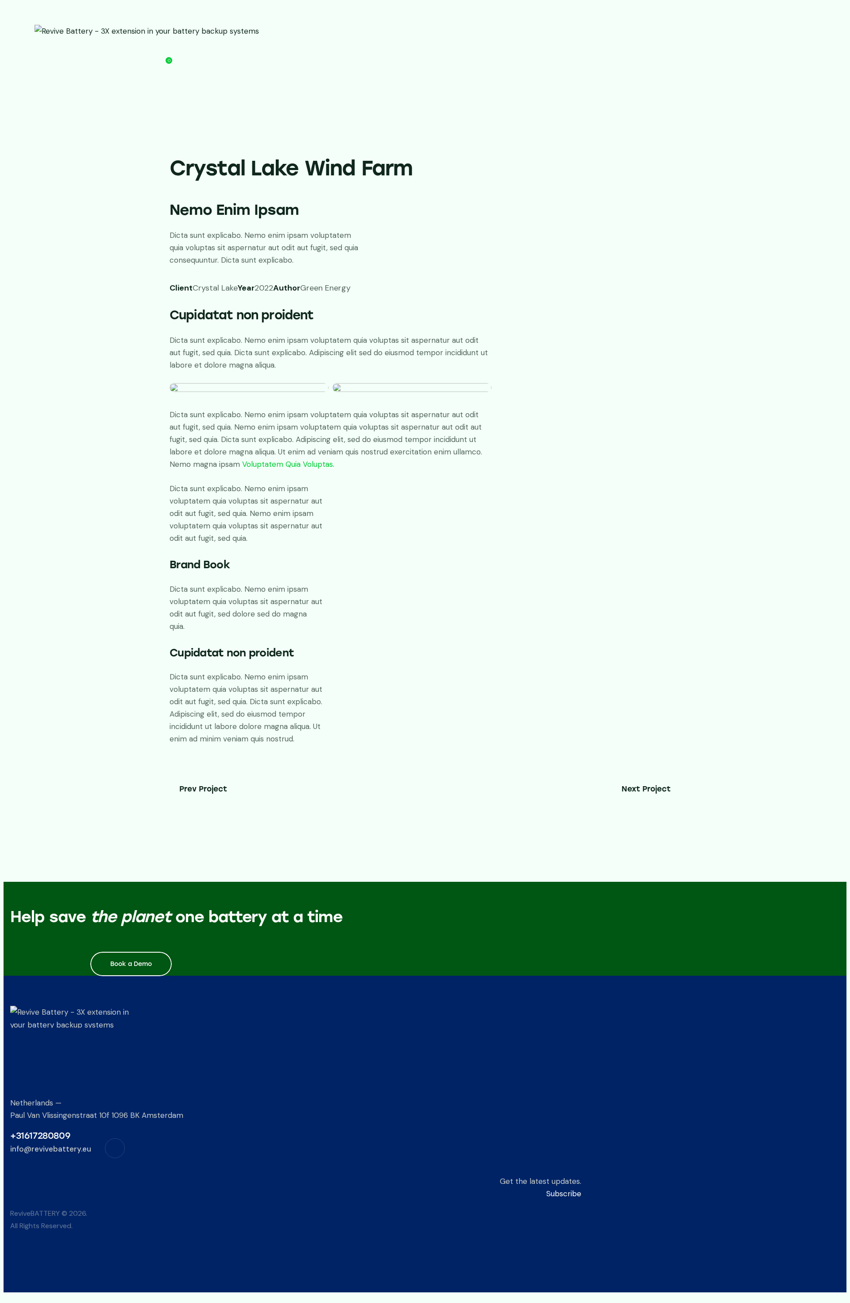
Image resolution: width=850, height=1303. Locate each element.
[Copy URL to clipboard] (236, 301)
